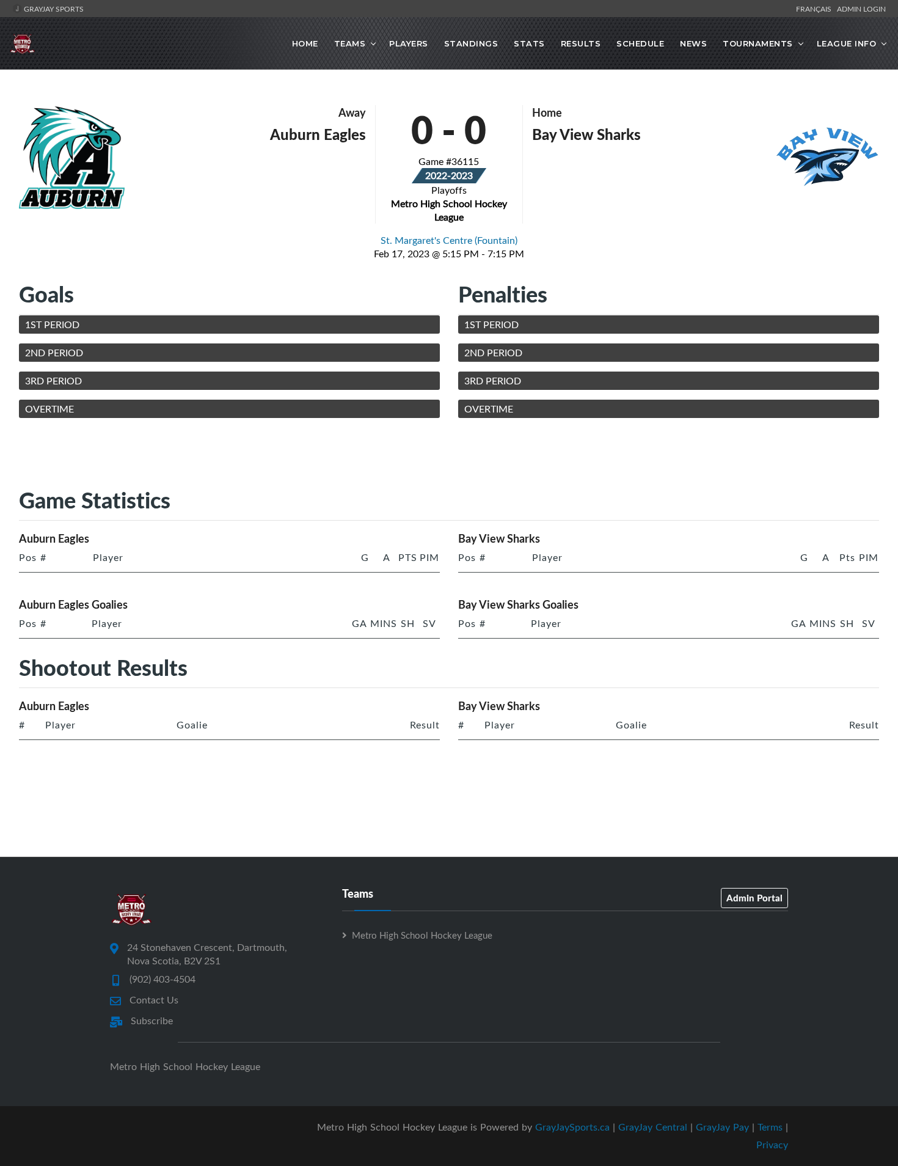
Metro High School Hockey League (422, 935)
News (693, 43)
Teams (350, 43)
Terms (770, 1127)
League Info (847, 43)
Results (581, 43)
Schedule (640, 43)
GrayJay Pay (722, 1127)
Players (408, 43)
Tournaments (758, 43)
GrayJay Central (652, 1127)
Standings (471, 43)
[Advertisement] (449, 455)
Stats (529, 43)
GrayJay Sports (53, 8)
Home (305, 43)
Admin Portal (754, 897)
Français (815, 8)
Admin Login (861, 8)
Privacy (772, 1144)
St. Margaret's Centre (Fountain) (449, 240)
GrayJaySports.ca (572, 1127)
